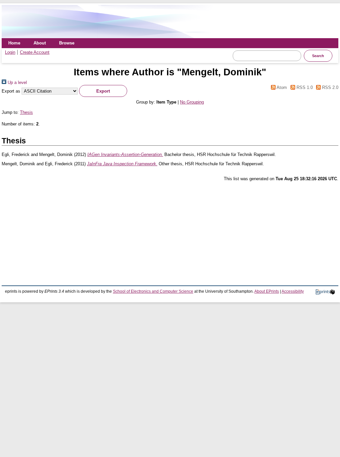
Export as (11, 91)
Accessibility (293, 291)
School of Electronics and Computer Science (153, 291)
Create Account (34, 52)
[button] (103, 91)
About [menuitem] (40, 42)
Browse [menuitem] (66, 42)
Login (10, 52)
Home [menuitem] (14, 42)
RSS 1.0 (303, 87)
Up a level (16, 82)
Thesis (26, 112)
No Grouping (192, 102)
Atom (281, 87)
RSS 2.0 (329, 87)
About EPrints (266, 291)
